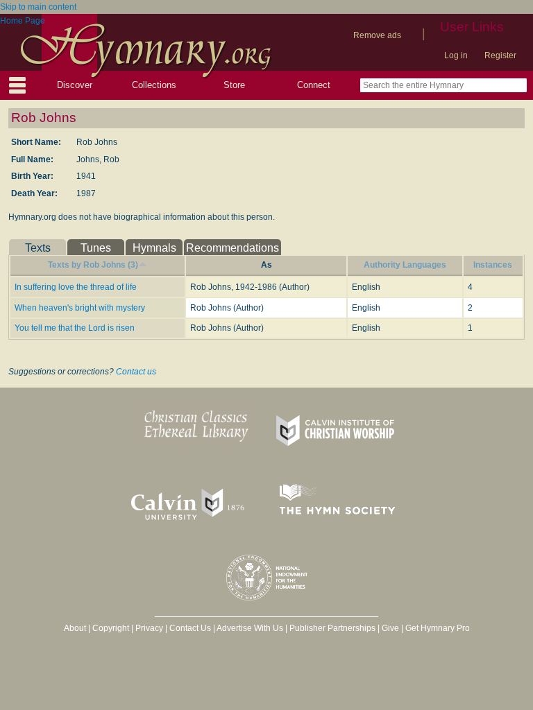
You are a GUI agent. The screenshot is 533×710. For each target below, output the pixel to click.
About (75, 628)
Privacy (149, 628)
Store (234, 85)
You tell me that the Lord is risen (75, 328)
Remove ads (377, 35)
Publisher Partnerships (332, 628)
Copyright (110, 628)
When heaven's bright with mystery (80, 308)
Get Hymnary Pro (437, 628)
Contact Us (190, 628)
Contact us (136, 371)
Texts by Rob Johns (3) (93, 265)
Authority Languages (405, 265)
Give (390, 628)
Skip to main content (38, 7)
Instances (492, 265)
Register (500, 55)
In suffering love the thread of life (76, 287)
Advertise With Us (250, 628)
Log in (456, 55)
